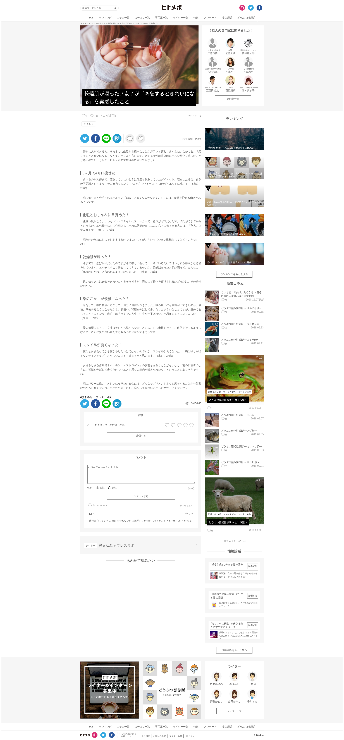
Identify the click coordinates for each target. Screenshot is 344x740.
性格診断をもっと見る (234, 650)
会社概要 (146, 736)
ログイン (190, 736)
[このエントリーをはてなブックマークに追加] (117, 141)
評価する (141, 435)
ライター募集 (175, 736)
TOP (91, 17)
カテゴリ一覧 (142, 17)
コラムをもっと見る (235, 541)
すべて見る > (186, 506)
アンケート (210, 17)
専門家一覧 (161, 17)
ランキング (105, 17)
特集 (196, 17)
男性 (114, 487)
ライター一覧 (180, 17)
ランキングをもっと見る (234, 274)
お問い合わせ (159, 736)
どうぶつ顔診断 (246, 17)
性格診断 (227, 17)
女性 (102, 487)
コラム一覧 (123, 17)
